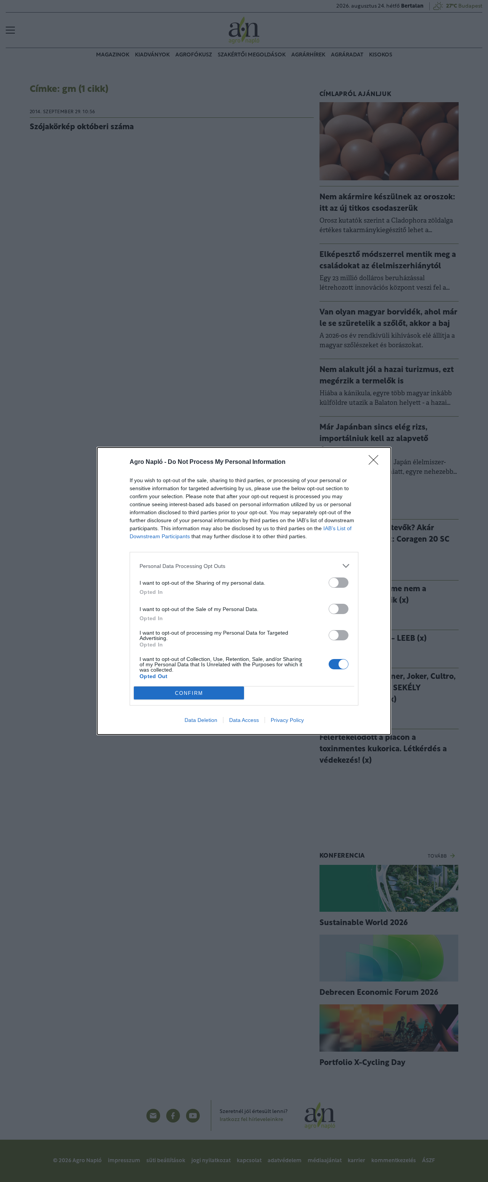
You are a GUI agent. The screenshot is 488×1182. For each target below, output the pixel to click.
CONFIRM (189, 693)
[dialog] (244, 591)
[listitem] (244, 566)
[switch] (338, 582)
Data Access (244, 720)
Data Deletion (201, 720)
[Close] (376, 462)
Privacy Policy (287, 720)
